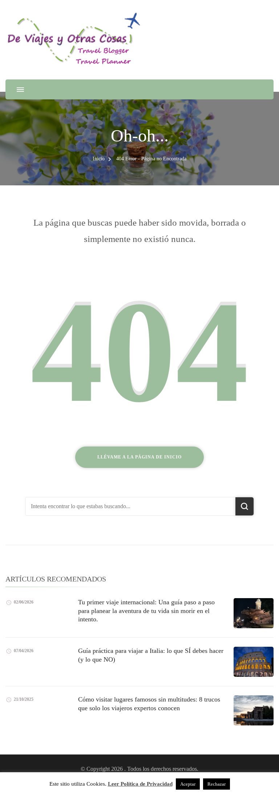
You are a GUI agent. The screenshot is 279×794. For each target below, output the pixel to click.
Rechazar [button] (216, 784)
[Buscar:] (130, 506)
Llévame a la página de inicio (139, 457)
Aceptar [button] (187, 784)
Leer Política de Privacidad (140, 784)
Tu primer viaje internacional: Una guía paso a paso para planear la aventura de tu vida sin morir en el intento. (146, 610)
